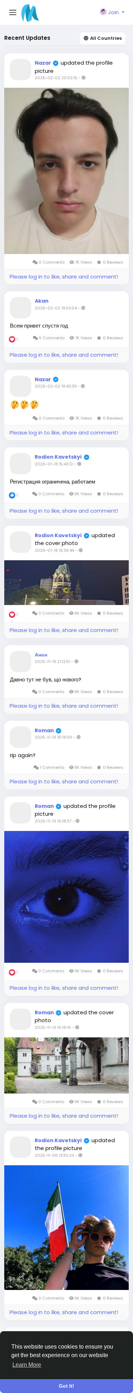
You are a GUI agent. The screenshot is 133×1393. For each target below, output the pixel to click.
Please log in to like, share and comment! (64, 276)
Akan (42, 300)
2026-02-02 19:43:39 (56, 386)
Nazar (43, 62)
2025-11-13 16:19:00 (53, 737)
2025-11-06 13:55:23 (54, 1155)
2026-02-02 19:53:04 (56, 308)
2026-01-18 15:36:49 (54, 550)
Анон (41, 654)
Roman (45, 730)
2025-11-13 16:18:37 (53, 821)
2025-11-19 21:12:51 (52, 661)
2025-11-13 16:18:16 (53, 1027)
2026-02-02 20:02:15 (56, 78)
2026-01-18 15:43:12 (54, 464)
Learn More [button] (26, 1365)
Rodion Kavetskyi (58, 456)
